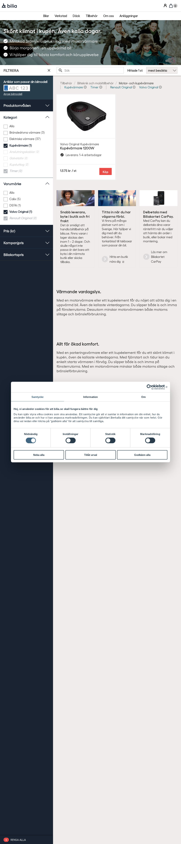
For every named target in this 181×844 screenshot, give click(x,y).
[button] (75, 87)
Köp (105, 172)
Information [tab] (90, 396)
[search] (90, 70)
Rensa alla (18, 839)
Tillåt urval (90, 454)
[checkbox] (26, 126)
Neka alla (38, 454)
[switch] (71, 440)
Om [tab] (143, 396)
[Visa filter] (49, 70)
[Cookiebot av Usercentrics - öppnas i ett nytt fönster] (151, 387)
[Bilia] (9, 5)
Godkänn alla (142, 454)
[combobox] (90, 70)
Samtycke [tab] (37, 396)
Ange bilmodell (13, 93)
